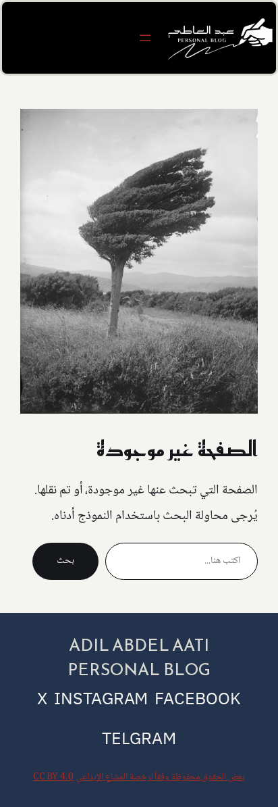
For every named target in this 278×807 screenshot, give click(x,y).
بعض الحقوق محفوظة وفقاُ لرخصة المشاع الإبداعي (160, 777)
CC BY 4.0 (53, 777)
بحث (65, 561)
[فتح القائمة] (145, 38)
